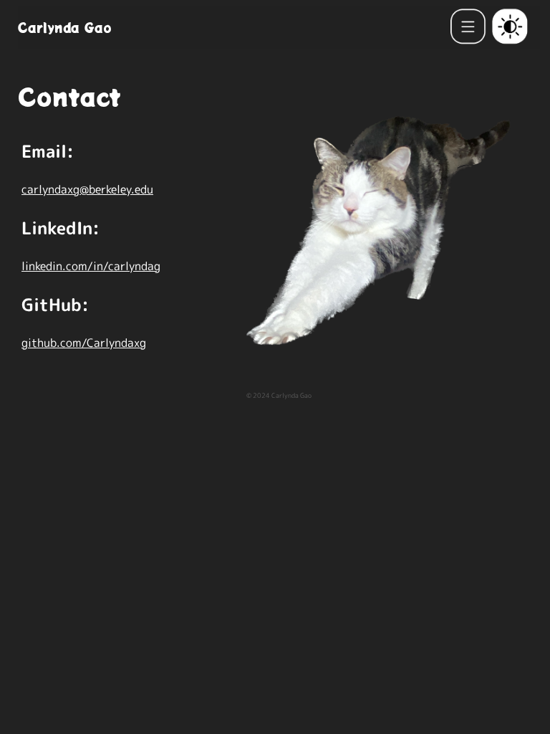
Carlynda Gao (65, 27)
